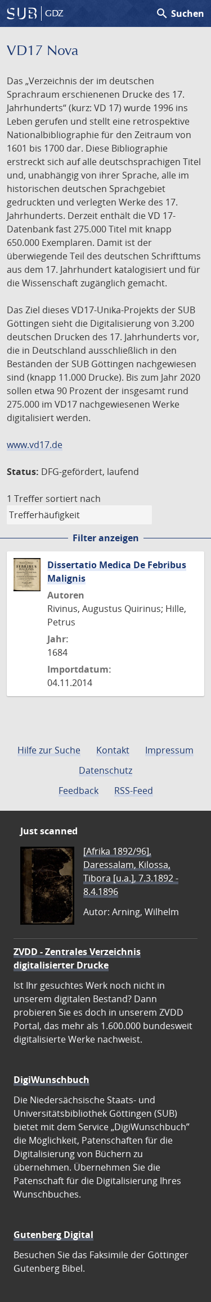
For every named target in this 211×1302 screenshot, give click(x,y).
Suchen (179, 13)
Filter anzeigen (106, 538)
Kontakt (112, 750)
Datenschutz (105, 770)
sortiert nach (73, 498)
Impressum (169, 750)
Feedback (78, 790)
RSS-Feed (133, 790)
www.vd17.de (34, 444)
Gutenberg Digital (53, 1234)
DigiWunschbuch (51, 1079)
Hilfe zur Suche (48, 750)
